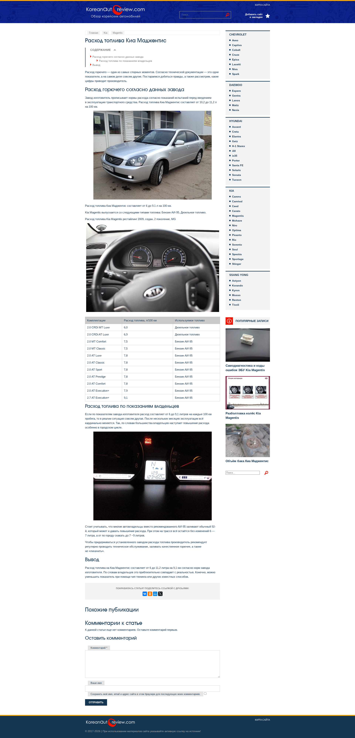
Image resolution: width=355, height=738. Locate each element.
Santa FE (237, 165)
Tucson (236, 179)
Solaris (236, 170)
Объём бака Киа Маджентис (247, 461)
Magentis (238, 215)
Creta (235, 131)
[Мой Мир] (155, 594)
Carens (236, 196)
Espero (236, 90)
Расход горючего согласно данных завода (117, 56)
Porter (236, 160)
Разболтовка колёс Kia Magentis (243, 416)
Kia (231, 190)
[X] (160, 594)
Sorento (237, 244)
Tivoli (235, 304)
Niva (235, 69)
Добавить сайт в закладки (254, 15)
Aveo (235, 40)
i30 (234, 150)
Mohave (237, 220)
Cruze (235, 54)
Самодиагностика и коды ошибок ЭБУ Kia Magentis (245, 368)
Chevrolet (237, 34)
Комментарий (99, 647)
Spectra (237, 254)
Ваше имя (96, 683)
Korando (237, 285)
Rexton (236, 299)
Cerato (236, 211)
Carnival (237, 201)
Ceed (235, 206)
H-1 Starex (238, 146)
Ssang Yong (238, 274)
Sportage (238, 259)
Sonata (236, 174)
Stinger (236, 263)
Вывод (96, 64)
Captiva (237, 45)
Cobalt (236, 49)
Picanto (237, 235)
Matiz (235, 105)
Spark (235, 73)
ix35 (234, 155)
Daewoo (235, 85)
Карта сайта (262, 5)
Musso (236, 295)
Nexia (235, 110)
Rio (234, 239)
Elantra (236, 136)
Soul (235, 249)
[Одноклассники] (150, 594)
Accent (236, 126)
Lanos (236, 100)
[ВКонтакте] (145, 594)
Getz (235, 141)
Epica (235, 59)
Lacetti (236, 64)
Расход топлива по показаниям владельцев (125, 60)
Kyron (236, 290)
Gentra (236, 95)
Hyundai (235, 121)
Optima (236, 230)
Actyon (236, 280)
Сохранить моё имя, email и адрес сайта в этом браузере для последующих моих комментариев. (145, 694)
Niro (234, 225)
